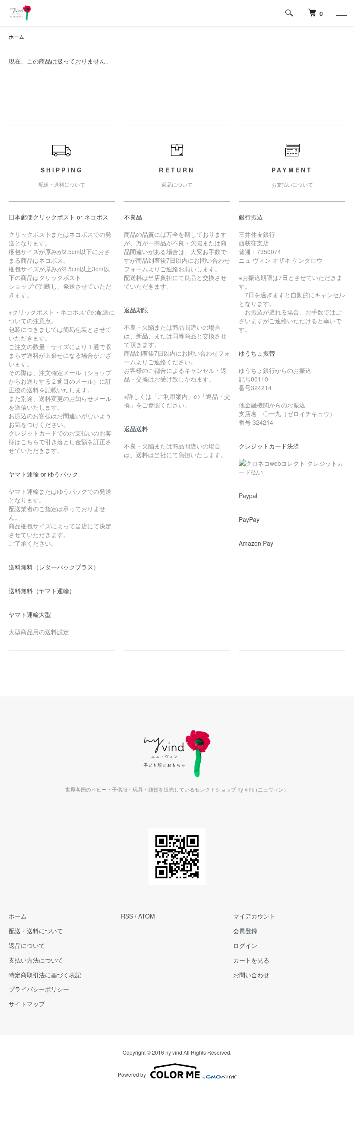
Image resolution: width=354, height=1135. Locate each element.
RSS (127, 916)
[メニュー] (341, 13)
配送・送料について (36, 930)
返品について (27, 945)
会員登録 (245, 930)
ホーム (16, 36)
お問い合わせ (251, 974)
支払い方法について (36, 960)
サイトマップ (27, 1003)
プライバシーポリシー (39, 989)
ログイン (245, 945)
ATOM (146, 916)
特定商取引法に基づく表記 (45, 974)
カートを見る (251, 960)
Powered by (132, 1074)
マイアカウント (254, 916)
